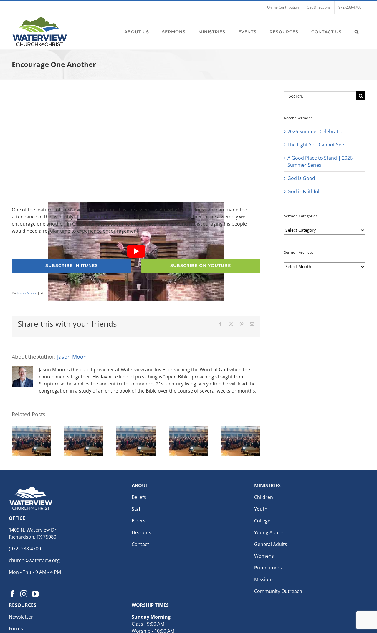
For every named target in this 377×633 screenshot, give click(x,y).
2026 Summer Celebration (316, 131)
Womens (264, 556)
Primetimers (268, 567)
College (262, 520)
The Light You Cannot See (315, 144)
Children (263, 497)
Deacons (141, 532)
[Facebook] (12, 593)
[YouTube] (35, 593)
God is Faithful (303, 191)
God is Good (301, 178)
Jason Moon (26, 292)
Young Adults (269, 532)
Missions (264, 579)
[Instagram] (23, 593)
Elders (138, 520)
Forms (16, 628)
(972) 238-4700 (25, 548)
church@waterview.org (34, 560)
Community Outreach (278, 591)
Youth (260, 509)
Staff (137, 509)
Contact (140, 544)
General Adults (270, 544)
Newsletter (21, 617)
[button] (356, 31)
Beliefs (139, 497)
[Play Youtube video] (136, 251)
